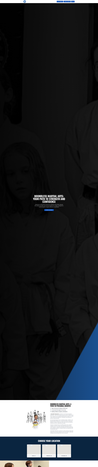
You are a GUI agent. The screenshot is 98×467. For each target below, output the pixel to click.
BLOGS (73, 1)
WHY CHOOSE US (59, 1)
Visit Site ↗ (29, 445)
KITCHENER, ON (64, 455)
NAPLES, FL (34, 455)
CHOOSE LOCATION (67, 1)
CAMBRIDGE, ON (49, 455)
